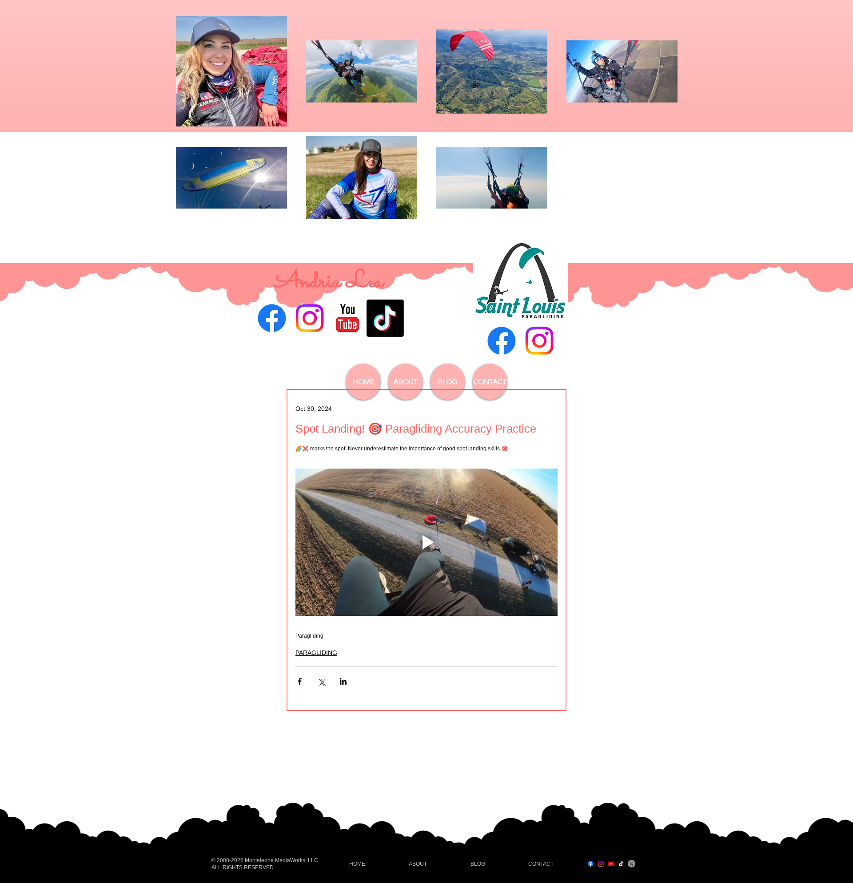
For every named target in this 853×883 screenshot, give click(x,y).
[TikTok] (385, 318)
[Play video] (426, 542)
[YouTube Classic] (347, 318)
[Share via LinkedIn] (343, 681)
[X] (631, 863)
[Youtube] (611, 863)
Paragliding (309, 636)
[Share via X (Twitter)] (321, 681)
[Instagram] (309, 318)
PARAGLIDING (316, 652)
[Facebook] (272, 318)
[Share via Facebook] (299, 681)
